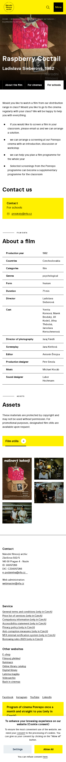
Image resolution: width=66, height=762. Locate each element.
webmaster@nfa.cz (13, 583)
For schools (54, 85)
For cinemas (35, 85)
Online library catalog (14, 666)
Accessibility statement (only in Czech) (24, 623)
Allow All (48, 749)
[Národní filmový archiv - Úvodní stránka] (9, 7)
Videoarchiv (9, 678)
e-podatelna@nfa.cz (13, 572)
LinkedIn (47, 697)
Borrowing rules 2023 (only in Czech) (22, 639)
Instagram (21, 697)
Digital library (9, 670)
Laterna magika (10, 674)
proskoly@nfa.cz (22, 213)
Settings (18, 749)
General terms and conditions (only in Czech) (27, 611)
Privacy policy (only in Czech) (18, 627)
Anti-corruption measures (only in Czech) (25, 631)
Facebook (7, 697)
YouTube (34, 697)
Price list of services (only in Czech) (22, 615)
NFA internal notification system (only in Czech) (28, 635)
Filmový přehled (11, 658)
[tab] (15, 441)
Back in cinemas (11, 681)
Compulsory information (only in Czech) (24, 619)
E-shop (6, 654)
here (45, 756)
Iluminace (7, 662)
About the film (13, 85)
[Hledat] (47, 7)
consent (21, 732)
